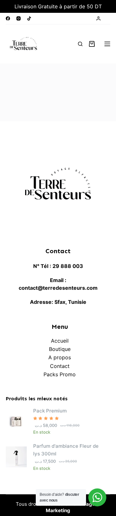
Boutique (60, 349)
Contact (60, 366)
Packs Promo (60, 374)
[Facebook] (8, 18)
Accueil (60, 340)
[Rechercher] (80, 44)
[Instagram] (18, 18)
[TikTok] (29, 18)
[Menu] (107, 44)
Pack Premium (50, 411)
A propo (58, 357)
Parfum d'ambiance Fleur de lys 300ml (66, 450)
